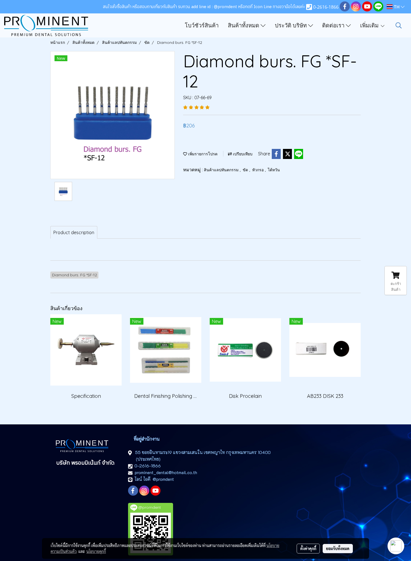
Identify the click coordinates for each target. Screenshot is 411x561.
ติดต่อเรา (334, 25)
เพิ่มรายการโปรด (202, 153)
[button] (399, 25)
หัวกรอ (258, 169)
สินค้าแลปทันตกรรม (222, 169)
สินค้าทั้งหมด (244, 25)
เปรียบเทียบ (242, 153)
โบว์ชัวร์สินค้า (202, 25)
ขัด (246, 169)
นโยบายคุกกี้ (96, 551)
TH (397, 6)
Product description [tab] (73, 232)
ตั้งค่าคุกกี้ (308, 548)
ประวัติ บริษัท (291, 25)
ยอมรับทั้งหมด (337, 548)
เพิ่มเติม (370, 25)
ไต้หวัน (274, 169)
